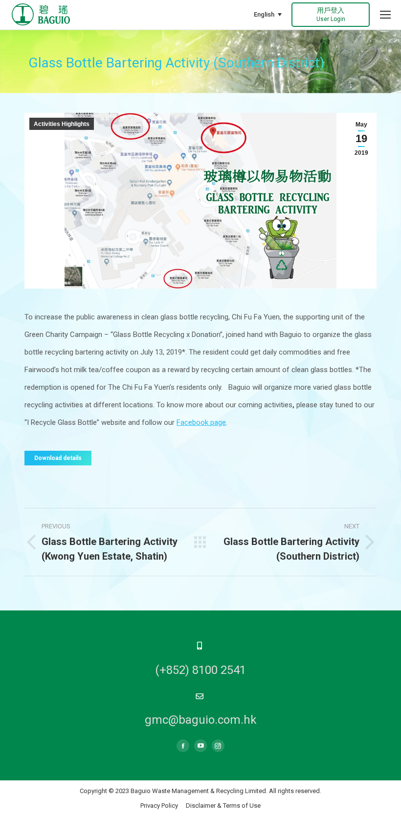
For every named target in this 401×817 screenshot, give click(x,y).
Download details (58, 458)
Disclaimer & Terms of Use (223, 805)
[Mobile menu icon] (385, 15)
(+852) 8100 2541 (200, 670)
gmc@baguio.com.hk (201, 720)
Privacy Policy (159, 805)
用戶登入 (330, 14)
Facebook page (201, 422)
